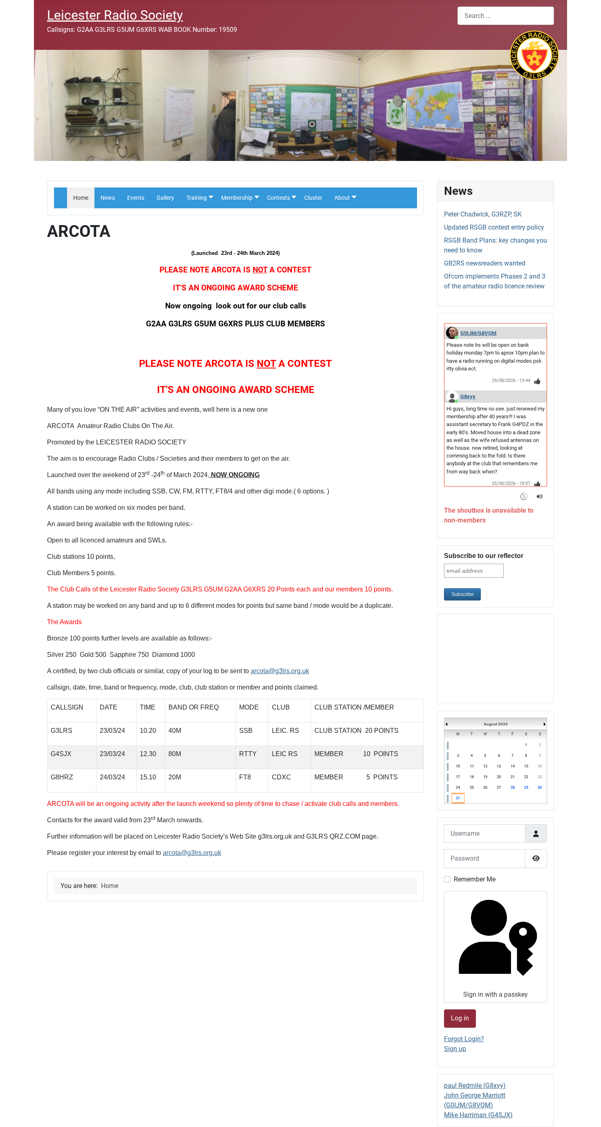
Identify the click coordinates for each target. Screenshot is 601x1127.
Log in (460, 1018)
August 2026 (496, 724)
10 (458, 766)
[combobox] (505, 16)
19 (485, 777)
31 (458, 798)
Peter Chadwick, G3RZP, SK (483, 214)
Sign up (455, 1049)
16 (540, 766)
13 (499, 766)
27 (499, 788)
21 (513, 777)
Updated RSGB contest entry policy (494, 227)
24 (458, 788)
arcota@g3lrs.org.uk (280, 670)
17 (458, 777)
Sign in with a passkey (495, 994)
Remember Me (475, 879)
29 (526, 788)
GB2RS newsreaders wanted (484, 263)
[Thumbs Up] (537, 381)
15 (526, 766)
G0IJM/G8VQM (478, 333)
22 (526, 777)
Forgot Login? (464, 1039)
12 (485, 766)
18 (472, 777)
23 (540, 777)
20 (499, 777)
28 (513, 788)
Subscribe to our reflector (483, 555)
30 (540, 788)
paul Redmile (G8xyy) (475, 1085)
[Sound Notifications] (540, 496)
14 (513, 766)
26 (485, 788)
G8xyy (467, 396)
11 (472, 766)
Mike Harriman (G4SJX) (478, 1115)
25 (472, 788)
